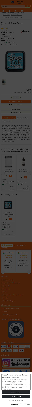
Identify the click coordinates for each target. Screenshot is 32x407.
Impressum (27, 404)
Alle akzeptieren (16, 392)
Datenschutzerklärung (16, 404)
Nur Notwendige (16, 396)
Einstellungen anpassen (17, 400)
